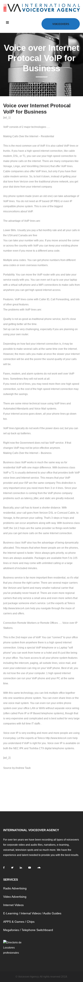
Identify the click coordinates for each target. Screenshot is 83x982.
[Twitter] (12, 867)
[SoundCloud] (38, 867)
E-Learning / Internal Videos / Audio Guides (32, 913)
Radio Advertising (15, 888)
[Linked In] (21, 867)
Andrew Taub (23, 767)
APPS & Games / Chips (18, 921)
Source (7, 767)
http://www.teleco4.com (16, 608)
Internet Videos (13, 905)
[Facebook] (4, 867)
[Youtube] (29, 867)
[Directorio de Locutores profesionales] (13, 947)
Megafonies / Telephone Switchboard (28, 930)
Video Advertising (14, 896)
